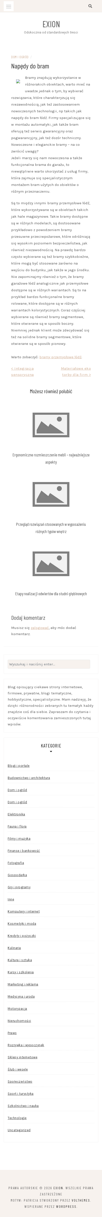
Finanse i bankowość (24, 851)
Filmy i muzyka (19, 838)
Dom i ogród (20, 57)
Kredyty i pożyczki (22, 936)
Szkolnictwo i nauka (23, 1106)
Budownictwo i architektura (29, 778)
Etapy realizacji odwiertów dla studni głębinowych (51, 593)
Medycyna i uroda (21, 996)
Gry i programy (19, 887)
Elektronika (16, 814)
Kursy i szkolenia (21, 972)
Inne (11, 899)
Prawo (12, 1033)
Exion (51, 24)
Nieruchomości (19, 1021)
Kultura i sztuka (20, 960)
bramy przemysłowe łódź (60, 357)
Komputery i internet (24, 911)
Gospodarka (17, 875)
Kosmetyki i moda (22, 923)
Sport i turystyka (21, 1094)
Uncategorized (19, 1130)
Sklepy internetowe (22, 1057)
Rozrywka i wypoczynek (26, 1045)
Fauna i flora (17, 826)
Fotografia (16, 863)
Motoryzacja (17, 1008)
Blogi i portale (19, 766)
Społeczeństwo (20, 1081)
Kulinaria (14, 948)
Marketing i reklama (23, 984)
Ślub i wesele (18, 1069)
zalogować (40, 627)
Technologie (17, 1118)
